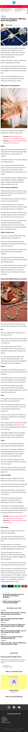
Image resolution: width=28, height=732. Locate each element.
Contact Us (18, 730)
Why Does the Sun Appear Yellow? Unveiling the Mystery (12, 637)
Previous (0, 11)
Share (2, 17)
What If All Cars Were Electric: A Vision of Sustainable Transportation (13, 613)
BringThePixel (14, 690)
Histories (4, 717)
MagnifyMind (7, 728)
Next (27, 11)
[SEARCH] (26, 6)
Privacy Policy (11, 730)
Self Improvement (6, 722)
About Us (13, 728)
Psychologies (5, 719)
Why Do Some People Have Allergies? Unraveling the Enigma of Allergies (13, 625)
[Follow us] (24, 6)
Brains (3, 721)
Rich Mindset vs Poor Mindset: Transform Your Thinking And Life (6, 10)
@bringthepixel (14, 692)
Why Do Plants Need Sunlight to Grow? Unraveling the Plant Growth (13, 631)
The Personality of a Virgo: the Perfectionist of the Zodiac (20, 10)
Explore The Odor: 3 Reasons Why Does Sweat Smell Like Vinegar (13, 643)
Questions (3, 610)
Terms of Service (20, 728)
